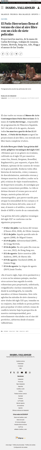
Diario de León (20, 419)
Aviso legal (9, 445)
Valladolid (5, 14)
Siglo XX (22, 331)
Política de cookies (30, 445)
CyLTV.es (20, 427)
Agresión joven (31, 2)
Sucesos (20, 398)
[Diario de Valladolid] (20, 8)
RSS (21, 368)
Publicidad (20, 363)
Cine (17, 331)
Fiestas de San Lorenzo (20, 393)
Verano (6, 331)
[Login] (38, 7)
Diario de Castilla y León (20, 417)
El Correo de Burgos (20, 422)
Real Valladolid (24, 14)
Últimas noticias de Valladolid (20, 410)
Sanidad (20, 396)
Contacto (20, 366)
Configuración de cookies (20, 447)
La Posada (20, 401)
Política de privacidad (18, 445)
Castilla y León (20, 389)
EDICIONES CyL (34, 0)
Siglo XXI (12, 331)
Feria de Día (12, 2)
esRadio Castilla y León (20, 429)
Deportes (35, 14)
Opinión (20, 408)
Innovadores (20, 405)
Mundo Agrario (21, 403)
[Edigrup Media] (20, 437)
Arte (27, 331)
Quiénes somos (20, 361)
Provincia (14, 14)
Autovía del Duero (21, 2)
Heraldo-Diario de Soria (20, 424)
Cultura (4, 19)
